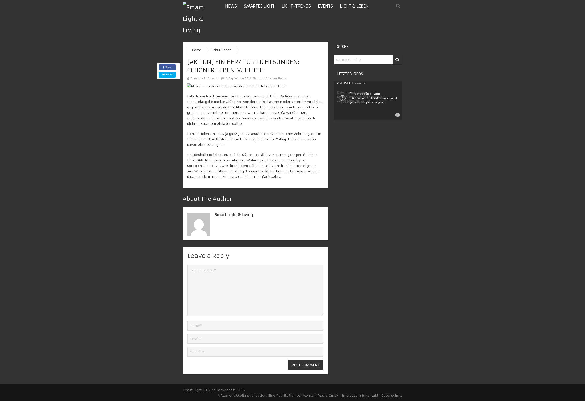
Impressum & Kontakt (359, 395)
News (231, 6)
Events (325, 6)
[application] (368, 100)
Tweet (168, 74)
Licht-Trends (296, 6)
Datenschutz (391, 395)
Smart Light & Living (205, 78)
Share (168, 67)
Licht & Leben (354, 6)
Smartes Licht (259, 6)
